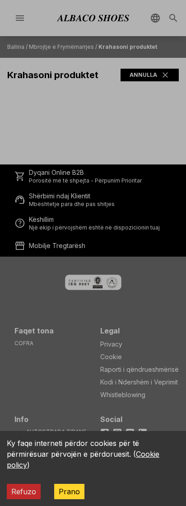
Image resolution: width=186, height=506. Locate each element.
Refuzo (23, 491)
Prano (69, 491)
